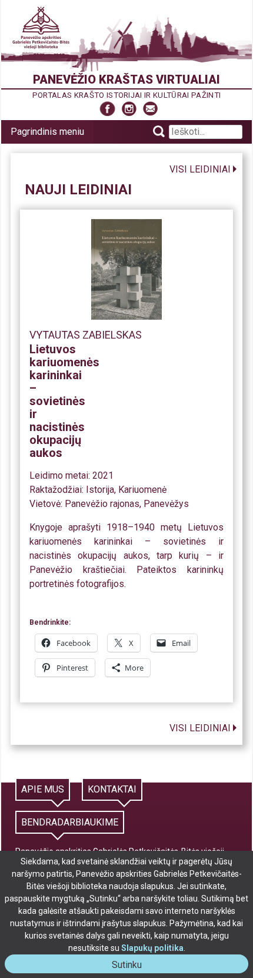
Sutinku (131, 966)
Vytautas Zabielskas (85, 335)
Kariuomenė (142, 489)
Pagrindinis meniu (47, 131)
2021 (103, 475)
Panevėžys (166, 503)
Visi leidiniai (200, 169)
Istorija (100, 489)
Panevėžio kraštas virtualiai (126, 79)
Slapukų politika (152, 948)
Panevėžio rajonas (102, 503)
